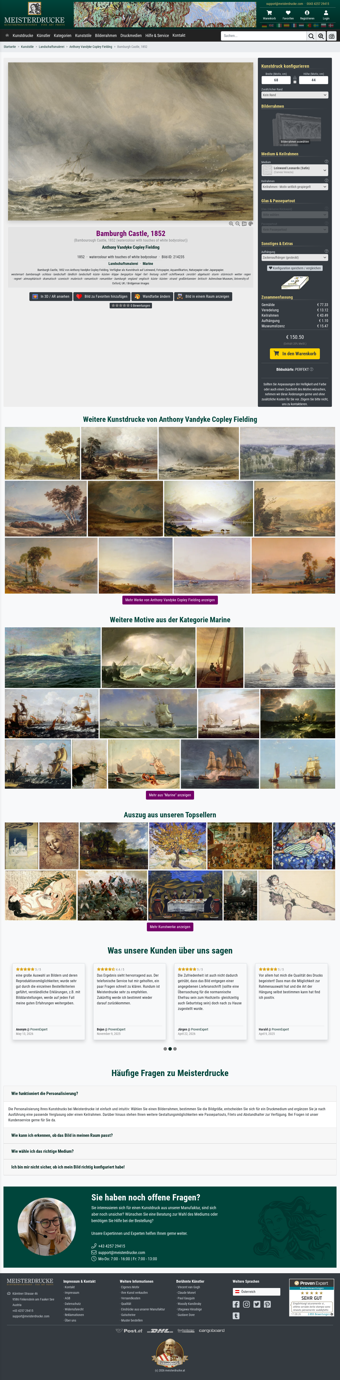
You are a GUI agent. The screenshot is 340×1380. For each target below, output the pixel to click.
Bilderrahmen (106, 35)
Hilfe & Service (157, 35)
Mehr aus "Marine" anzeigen (170, 795)
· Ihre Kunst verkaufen (134, 1293)
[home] (7, 35)
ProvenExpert (37, 1029)
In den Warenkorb (297, 353)
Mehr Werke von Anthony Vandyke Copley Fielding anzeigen (170, 600)
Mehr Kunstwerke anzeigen (170, 927)
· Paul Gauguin (185, 1298)
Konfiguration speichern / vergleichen (296, 268)
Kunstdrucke (23, 35)
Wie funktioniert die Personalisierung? (44, 1093)
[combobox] (294, 95)
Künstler (43, 35)
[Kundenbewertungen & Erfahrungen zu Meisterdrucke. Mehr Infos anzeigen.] (311, 1297)
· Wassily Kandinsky (188, 1304)
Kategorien (62, 35)
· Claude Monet (186, 1293)
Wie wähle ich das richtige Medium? (42, 1151)
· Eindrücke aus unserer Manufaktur (142, 1309)
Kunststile (83, 35)
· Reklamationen (73, 1315)
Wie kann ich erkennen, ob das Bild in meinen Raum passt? (62, 1135)
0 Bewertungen (140, 305)
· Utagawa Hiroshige (189, 1309)
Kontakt (179, 35)
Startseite (10, 47)
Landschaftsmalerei (51, 47)
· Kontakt (69, 1287)
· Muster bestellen (131, 1320)
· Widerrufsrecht (73, 1309)
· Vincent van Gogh (188, 1287)
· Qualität (125, 1304)
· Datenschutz (72, 1304)
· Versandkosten (130, 1298)
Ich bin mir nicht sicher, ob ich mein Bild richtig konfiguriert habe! (68, 1167)
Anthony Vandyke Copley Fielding (90, 47)
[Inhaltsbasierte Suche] (321, 36)
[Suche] (311, 36)
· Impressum (71, 1293)
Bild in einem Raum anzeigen (206, 296)
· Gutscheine (128, 1315)
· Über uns (69, 1320)
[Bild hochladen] (332, 36)
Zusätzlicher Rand (271, 89)
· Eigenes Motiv (129, 1287)
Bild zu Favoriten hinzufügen (104, 296)
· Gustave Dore (185, 1315)
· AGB (66, 1298)
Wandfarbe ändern (155, 296)
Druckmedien (131, 35)
